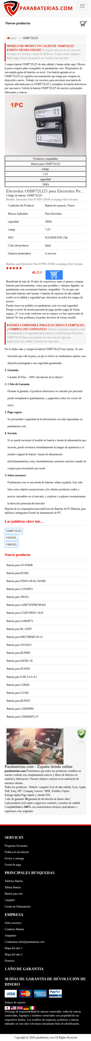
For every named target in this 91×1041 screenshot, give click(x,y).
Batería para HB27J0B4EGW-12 (25, 637)
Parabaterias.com (16, 482)
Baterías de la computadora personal (24, 508)
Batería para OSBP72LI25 (45, 164)
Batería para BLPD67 (18, 700)
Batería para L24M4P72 (20, 621)
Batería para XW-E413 (19, 645)
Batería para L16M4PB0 (20, 708)
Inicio (13, 38)
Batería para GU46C (18, 692)
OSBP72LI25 (13, 531)
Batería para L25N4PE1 (20, 589)
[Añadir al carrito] (54, 275)
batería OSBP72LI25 (26, 64)
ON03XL (11, 537)
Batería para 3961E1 (18, 597)
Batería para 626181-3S (20, 660)
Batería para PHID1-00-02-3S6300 (26, 581)
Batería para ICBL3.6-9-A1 (22, 677)
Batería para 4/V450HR (20, 565)
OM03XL (11, 544)
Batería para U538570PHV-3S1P (25, 612)
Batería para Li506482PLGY (22, 716)
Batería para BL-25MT (19, 629)
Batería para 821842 (18, 573)
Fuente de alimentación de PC (44, 512)
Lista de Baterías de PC (58, 508)
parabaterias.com (47, 305)
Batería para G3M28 (18, 685)
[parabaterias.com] (46, 8)
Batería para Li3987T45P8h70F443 (26, 605)
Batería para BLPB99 (18, 652)
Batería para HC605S (18, 668)
